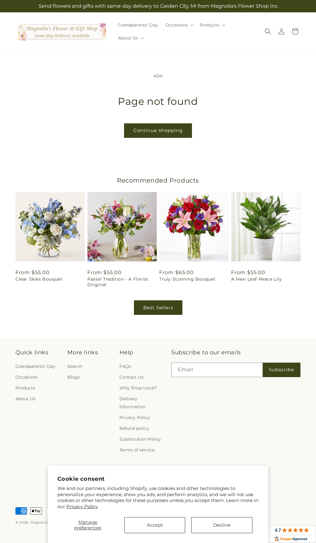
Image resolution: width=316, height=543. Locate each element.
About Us (25, 398)
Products (25, 388)
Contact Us (131, 377)
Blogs (73, 377)
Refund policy (134, 428)
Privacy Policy (82, 506)
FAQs (125, 366)
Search (74, 366)
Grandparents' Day (35, 366)
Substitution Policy (140, 439)
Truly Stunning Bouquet (187, 279)
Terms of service (137, 450)
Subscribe (281, 369)
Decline (222, 525)
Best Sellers (158, 308)
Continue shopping (158, 130)
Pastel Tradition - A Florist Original (117, 281)
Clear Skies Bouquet (38, 279)
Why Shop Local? (138, 388)
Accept (155, 525)
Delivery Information (132, 402)
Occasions (26, 377)
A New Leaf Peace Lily (256, 279)
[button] (179, 25)
